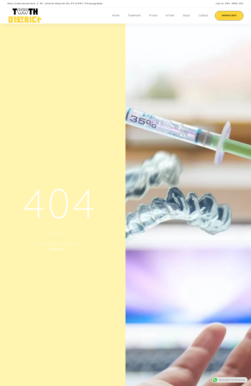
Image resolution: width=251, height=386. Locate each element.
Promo (153, 15)
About (186, 15)
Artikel (170, 15)
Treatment (134, 15)
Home (116, 15)
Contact (203, 15)
